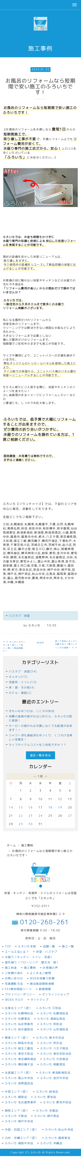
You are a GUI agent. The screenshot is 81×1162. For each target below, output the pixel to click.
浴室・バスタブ (46, 952)
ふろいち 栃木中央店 (50, 1037)
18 (50, 807)
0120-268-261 (43, 922)
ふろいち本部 (27, 946)
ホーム (11, 845)
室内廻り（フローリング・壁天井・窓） (32, 962)
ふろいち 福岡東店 (57, 1138)
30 (31, 824)
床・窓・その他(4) (22, 687)
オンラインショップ (55, 994)
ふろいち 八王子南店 (54, 1048)
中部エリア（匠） (17, 1091)
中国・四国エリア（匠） (21, 1129)
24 (41, 816)
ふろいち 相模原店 (52, 1064)
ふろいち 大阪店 (16, 1116)
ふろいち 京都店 (47, 1110)
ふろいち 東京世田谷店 (55, 1053)
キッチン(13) (18, 677)
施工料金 (11, 968)
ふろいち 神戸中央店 (19, 1121)
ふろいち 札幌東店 (17, 1019)
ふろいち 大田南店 (55, 1059)
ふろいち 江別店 (50, 1008)
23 (31, 816)
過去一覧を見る (40, 755)
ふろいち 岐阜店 (47, 1091)
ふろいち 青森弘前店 (51, 1019)
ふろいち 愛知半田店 (57, 1102)
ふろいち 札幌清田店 (54, 1013)
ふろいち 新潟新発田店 (54, 1072)
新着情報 (45, 989)
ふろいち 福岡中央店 (19, 1143)
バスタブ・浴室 (19, 616)
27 (70, 816)
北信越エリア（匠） (18, 1072)
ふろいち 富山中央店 (19, 1078)
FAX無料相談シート (18, 989)
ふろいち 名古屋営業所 (20, 1102)
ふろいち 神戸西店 (46, 1116)
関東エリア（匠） (17, 1037)
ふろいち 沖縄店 (51, 1143)
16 (31, 807)
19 (60, 807)
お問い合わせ (14, 978)
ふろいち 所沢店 (51, 1043)
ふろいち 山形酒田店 (54, 1029)
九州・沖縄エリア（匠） (21, 1138)
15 (21, 807)
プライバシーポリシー (20, 994)
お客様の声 (50, 968)
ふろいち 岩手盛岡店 (19, 1029)
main (40, 642)
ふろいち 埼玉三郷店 (19, 1048)
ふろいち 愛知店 (45, 1097)
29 (21, 824)
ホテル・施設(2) (20, 693)
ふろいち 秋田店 (51, 1024)
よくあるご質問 (40, 973)
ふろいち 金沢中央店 (54, 1078)
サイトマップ (39, 1000)
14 (11, 807)
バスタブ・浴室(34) (23, 671)
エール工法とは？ (17, 952)
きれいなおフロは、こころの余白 (31, 711)
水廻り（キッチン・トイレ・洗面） (29, 957)
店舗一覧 (49, 946)
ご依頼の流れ (14, 973)
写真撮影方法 (14, 984)
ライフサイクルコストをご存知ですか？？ (37, 745)
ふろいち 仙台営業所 (19, 1024)
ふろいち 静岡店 (16, 1097)
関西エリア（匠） (17, 1110)
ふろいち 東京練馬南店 (20, 1059)
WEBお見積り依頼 (42, 978)
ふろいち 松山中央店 (59, 1129)
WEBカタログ (14, 1000)
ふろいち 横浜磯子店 (19, 1064)
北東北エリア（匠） (18, 1008)
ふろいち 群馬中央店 (19, 1043)
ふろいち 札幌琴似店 (19, 1013)
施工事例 (27, 845)
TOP (8, 946)
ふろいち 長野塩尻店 (19, 1083)
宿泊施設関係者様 (42, 984)
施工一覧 (68, 946)
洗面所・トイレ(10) (23, 682)
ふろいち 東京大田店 (19, 1053)
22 (21, 816)
